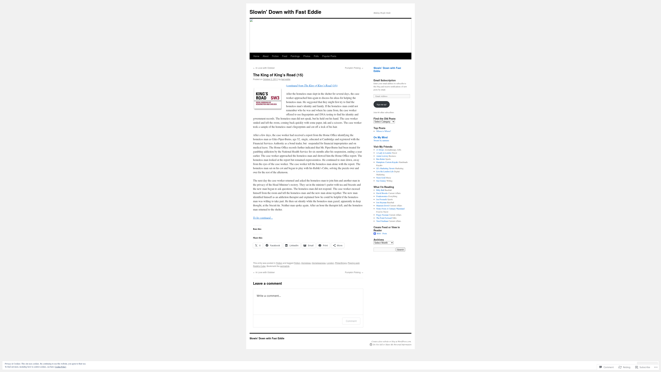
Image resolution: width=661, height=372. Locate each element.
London (330, 262)
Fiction (275, 56)
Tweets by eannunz (381, 140)
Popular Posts (329, 56)
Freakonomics (382, 196)
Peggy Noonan (382, 214)
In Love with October (264, 67)
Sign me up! (382, 104)
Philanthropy (341, 262)
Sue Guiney (381, 180)
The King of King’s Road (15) (278, 74)
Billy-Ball (380, 190)
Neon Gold (380, 177)
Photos (306, 56)
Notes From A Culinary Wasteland (390, 208)
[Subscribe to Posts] (375, 233)
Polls (316, 56)
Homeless (306, 262)
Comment (351, 320)
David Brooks (382, 193)
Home (256, 56)
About (266, 56)
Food (284, 56)
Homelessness (319, 262)
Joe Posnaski (381, 199)
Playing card (353, 262)
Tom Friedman (382, 221)
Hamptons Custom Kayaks (387, 162)
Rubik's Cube (259, 266)
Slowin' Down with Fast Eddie (285, 11)
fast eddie (285, 79)
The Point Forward (384, 217)
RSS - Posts (382, 233)
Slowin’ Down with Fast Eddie (387, 69)
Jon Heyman (381, 202)
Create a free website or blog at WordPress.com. (391, 341)
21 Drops (380, 149)
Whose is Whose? (383, 131)
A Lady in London (383, 152)
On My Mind (381, 137)
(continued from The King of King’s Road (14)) (311, 85)
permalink (284, 266)
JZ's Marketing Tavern (385, 168)
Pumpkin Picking (354, 67)
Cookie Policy (60, 366)
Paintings (295, 56)
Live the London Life (385, 171)
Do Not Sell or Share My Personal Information (392, 344)
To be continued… (263, 217)
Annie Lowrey (382, 155)
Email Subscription (385, 80)
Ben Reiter (380, 159)
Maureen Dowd (382, 205)
